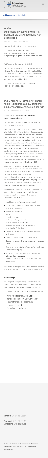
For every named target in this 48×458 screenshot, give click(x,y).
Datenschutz (7, 447)
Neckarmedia (24, 41)
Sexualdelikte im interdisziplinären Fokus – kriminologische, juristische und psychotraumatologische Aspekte (24, 104)
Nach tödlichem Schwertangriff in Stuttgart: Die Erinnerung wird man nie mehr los (22, 35)
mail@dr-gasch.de (18, 423)
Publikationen (15, 110)
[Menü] (43, 4)
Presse (15, 41)
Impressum (34, 444)
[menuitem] (43, 4)
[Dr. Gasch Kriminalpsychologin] (20, 4)
